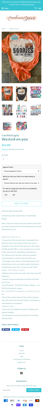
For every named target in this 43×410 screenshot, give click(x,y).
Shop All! (22, 353)
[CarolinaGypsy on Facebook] (21, 374)
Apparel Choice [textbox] (8, 167)
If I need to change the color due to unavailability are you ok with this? (20, 190)
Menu (6, 8)
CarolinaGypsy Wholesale (21, 359)
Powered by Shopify (33, 397)
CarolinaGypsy (21, 397)
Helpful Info (21, 362)
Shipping (5, 149)
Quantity (5, 155)
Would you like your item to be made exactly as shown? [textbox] (19, 177)
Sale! (21, 356)
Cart (39, 8)
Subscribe (33, 390)
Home (4, 29)
